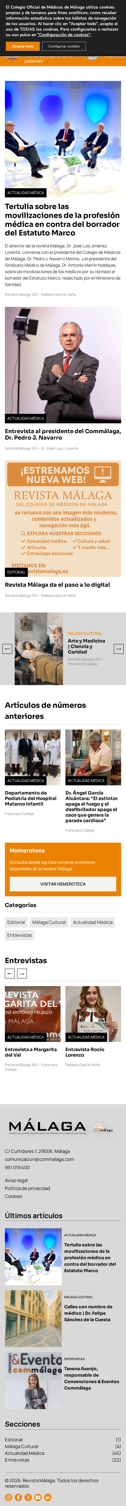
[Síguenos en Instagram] (8, 1497)
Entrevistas (19, 935)
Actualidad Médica (93, 922)
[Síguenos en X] (28, 1497)
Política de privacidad (27, 1188)
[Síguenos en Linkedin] (47, 1497)
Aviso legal (16, 1180)
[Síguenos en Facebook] (18, 1497)
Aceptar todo (23, 46)
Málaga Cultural (49, 922)
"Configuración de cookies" (64, 35)
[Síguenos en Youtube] (38, 1497)
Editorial (16, 922)
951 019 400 (17, 1167)
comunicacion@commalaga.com (39, 1159)
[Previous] (7, 649)
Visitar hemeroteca (63, 884)
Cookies (13, 1196)
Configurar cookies (64, 46)
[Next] (119, 649)
